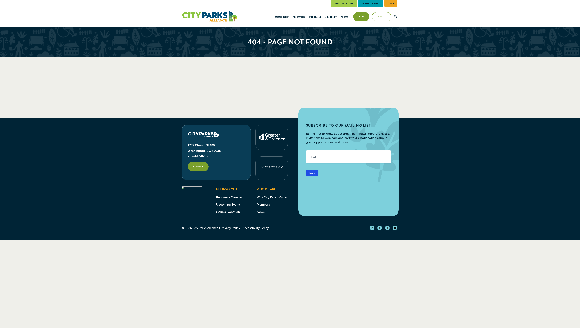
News (261, 212)
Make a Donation (228, 212)
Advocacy (331, 17)
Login (391, 3)
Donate (381, 16)
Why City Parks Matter (272, 197)
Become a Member (229, 197)
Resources (299, 17)
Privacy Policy (230, 228)
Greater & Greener (344, 3)
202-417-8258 (198, 156)
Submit (312, 173)
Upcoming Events (228, 204)
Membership (282, 17)
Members (263, 204)
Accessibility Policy (255, 228)
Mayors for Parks (371, 3)
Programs (315, 17)
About (344, 17)
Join (361, 16)
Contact (198, 166)
